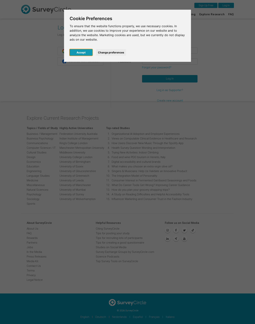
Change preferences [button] (111, 52)
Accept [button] (81, 52)
